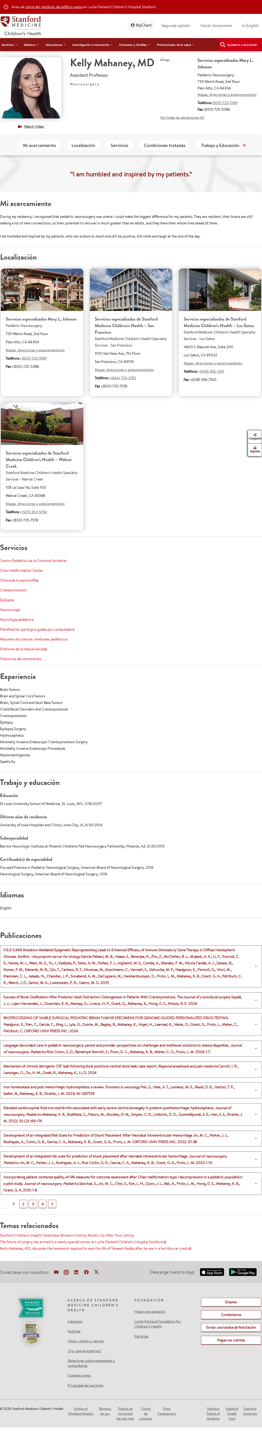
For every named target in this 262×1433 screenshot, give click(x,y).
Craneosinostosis (13, 590)
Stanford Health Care (232, 1413)
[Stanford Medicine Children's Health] (20, 25)
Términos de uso (104, 1411)
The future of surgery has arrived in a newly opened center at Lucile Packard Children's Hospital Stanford (81, 1241)
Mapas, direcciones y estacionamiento (227, 94)
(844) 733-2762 (123, 377)
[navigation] (131, 44)
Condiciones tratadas (164, 145)
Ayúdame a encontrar (242, 45)
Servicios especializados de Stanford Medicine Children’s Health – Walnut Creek (39, 459)
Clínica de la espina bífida (19, 580)
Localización (83, 145)
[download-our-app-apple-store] (212, 1272)
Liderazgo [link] (75, 1321)
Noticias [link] (74, 1331)
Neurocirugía (10, 609)
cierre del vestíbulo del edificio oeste (53, 6)
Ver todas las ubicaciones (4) (182, 117)
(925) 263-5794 (34, 511)
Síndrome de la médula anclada (23, 649)
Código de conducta (145, 1413)
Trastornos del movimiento (20, 658)
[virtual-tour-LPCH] (56, 1273)
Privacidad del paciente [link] (85, 1385)
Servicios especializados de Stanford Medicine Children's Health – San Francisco (126, 325)
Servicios (119, 145)
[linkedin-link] (76, 1273)
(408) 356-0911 (212, 371)
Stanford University (250, 1411)
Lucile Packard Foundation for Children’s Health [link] (157, 1324)
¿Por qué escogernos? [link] (85, 1351)
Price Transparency (166, 1411)
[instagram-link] (66, 1273)
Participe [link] (141, 1336)
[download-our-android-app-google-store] (243, 1272)
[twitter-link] (96, 1273)
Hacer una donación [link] (149, 1311)
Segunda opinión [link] (176, 25)
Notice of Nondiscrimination (81, 1411)
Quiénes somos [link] (79, 1375)
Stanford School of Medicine (213, 1413)
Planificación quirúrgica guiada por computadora (37, 629)
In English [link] (250, 25)
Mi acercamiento (39, 145)
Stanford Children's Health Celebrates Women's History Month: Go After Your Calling (67, 1235)
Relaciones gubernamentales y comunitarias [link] (91, 1363)
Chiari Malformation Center (21, 570)
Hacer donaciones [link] (216, 25)
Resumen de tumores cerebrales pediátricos (34, 639)
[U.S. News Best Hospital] (31, 1333)
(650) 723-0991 (225, 102)
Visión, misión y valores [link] (86, 1341)
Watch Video (34, 126)
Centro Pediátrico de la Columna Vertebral (33, 560)
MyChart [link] (144, 25)
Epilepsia (7, 599)
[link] (252, 25)
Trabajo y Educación (220, 145)
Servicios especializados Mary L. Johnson (41, 319)
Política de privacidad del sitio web (125, 1413)
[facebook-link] (86, 1273)
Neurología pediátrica (17, 619)
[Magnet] (31, 1308)
